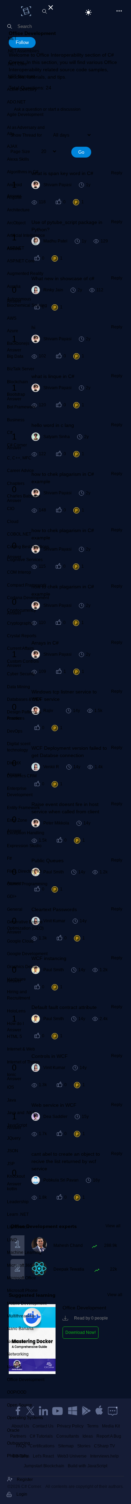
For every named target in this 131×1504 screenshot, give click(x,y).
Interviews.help (104, 1456)
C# (10, 432)
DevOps (14, 731)
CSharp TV (104, 1446)
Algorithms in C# (22, 171)
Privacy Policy (70, 1426)
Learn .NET (18, 1214)
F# (9, 858)
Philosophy (17, 1455)
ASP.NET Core (21, 261)
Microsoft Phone (22, 1290)
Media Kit (111, 1426)
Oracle (13, 1430)
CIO (10, 508)
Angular (14, 197)
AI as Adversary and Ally (26, 130)
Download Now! (80, 1332)
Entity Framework (23, 807)
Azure (12, 330)
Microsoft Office (21, 1278)
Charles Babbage (24, 496)
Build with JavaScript (87, 1465)
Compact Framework (26, 585)
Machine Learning (24, 1252)
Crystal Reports (21, 635)
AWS (11, 318)
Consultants (67, 1436)
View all (113, 1225)
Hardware (16, 979)
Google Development (27, 953)
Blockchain (17, 381)
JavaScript (17, 1125)
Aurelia (14, 286)
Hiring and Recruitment (18, 995)
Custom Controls (23, 661)
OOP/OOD (17, 1392)
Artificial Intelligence (26, 235)
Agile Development (25, 114)
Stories (83, 1446)
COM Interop (19, 572)
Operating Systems (25, 1417)
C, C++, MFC (19, 458)
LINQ (12, 1239)
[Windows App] (72, 1410)
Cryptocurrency (21, 610)
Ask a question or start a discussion (47, 109)
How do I (15, 1023)
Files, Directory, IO (24, 871)
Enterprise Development (19, 791)
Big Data (15, 356)
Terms (93, 1426)
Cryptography (20, 623)
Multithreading (20, 1316)
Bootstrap (16, 394)
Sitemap (66, 1446)
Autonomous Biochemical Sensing (27, 302)
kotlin (12, 1188)
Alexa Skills (18, 159)
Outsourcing (18, 1443)
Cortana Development (28, 597)
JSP (11, 1163)
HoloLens (16, 1011)
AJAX (12, 146)
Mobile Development (26, 1303)
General (14, 909)
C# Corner (17, 445)
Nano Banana (20, 1328)
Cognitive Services (25, 559)
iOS (10, 1087)
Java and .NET (21, 1112)
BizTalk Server (20, 368)
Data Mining (18, 686)
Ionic (11, 1074)
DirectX (14, 763)
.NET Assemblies (23, 51)
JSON (12, 1150)
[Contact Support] (112, 1410)
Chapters (15, 483)
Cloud (13, 521)
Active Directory (22, 89)
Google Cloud (20, 941)
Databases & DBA (24, 699)
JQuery (14, 1138)
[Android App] (85, 1410)
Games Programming (27, 883)
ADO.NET (16, 102)
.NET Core (17, 63)
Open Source (19, 1405)
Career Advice (20, 470)
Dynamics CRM (22, 775)
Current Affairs (20, 648)
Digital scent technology (18, 747)
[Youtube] (58, 1410)
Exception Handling (25, 832)
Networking (18, 1354)
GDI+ (12, 896)
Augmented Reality (25, 273)
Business (15, 419)
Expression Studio (24, 845)
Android (14, 184)
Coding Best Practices (28, 546)
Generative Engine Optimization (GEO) (25, 925)
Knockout (16, 1176)
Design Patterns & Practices (24, 715)
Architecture (18, 210)
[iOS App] (99, 1410)
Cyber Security (21, 673)
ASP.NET (15, 248)
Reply (116, 172)
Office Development (25, 1379)
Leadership (18, 1201)
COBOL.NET (19, 534)
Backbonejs (18, 343)
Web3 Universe (72, 1456)
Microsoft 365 (19, 1265)
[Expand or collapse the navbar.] (50, 6)
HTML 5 (14, 1036)
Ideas (87, 1436)
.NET (11, 38)
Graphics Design (23, 966)
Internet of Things (23, 1062)
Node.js (14, 1367)
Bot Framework (21, 407)
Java (11, 1100)
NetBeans (16, 1341)
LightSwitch (18, 1227)
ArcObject (16, 222)
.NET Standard (21, 76)
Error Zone (17, 820)
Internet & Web (21, 1049)
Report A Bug (108, 1436)
